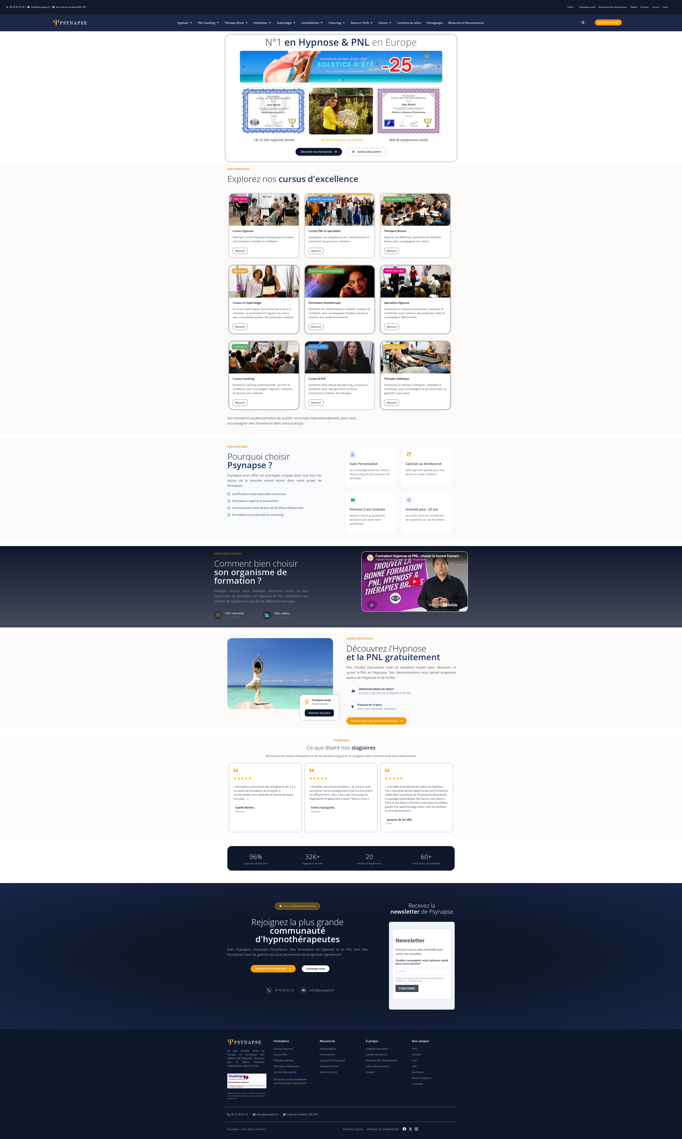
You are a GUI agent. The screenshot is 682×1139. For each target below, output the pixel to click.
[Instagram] (416, 1129)
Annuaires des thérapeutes (613, 7)
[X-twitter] (410, 1129)
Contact (644, 7)
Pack (665, 7)
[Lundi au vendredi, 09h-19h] (301, 1115)
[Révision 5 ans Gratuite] (371, 512)
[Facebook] (404, 1129)
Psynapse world (587, 7)
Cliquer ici (231, 1093)
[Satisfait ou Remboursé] (427, 467)
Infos (570, 7)
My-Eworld (299, 1083)
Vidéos (633, 7)
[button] (185, 23)
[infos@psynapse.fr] (317, 990)
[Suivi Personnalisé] (371, 467)
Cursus (655, 7)
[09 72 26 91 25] (280, 990)
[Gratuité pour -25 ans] (427, 512)
